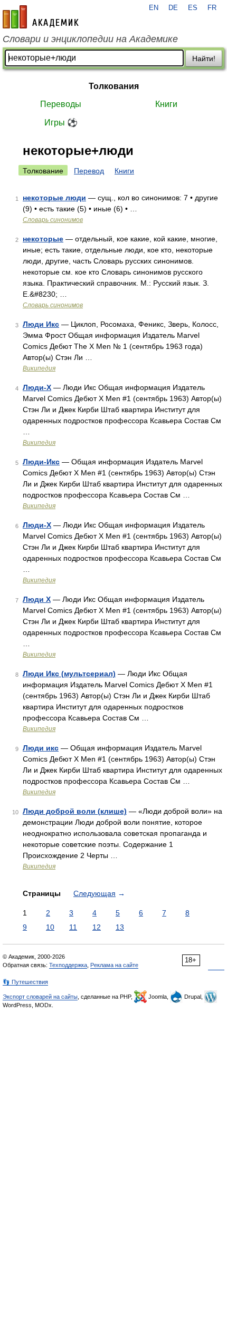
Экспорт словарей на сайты (40, 996)
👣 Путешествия (25, 982)
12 (96, 927)
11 (73, 927)
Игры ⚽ (61, 122)
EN (153, 8)
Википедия (39, 368)
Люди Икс (41, 324)
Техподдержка (68, 965)
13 (120, 927)
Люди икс (41, 748)
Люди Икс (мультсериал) (69, 673)
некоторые (43, 239)
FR (211, 8)
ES (192, 8)
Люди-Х (37, 525)
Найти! (203, 58)
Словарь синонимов (53, 219)
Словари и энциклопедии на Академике (90, 39)
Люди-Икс (41, 461)
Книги (166, 104)
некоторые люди (54, 197)
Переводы (60, 104)
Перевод (89, 171)
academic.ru (41, 16)
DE (173, 8)
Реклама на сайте (114, 965)
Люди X (37, 599)
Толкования (114, 86)
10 (50, 927)
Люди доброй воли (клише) (75, 811)
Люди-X (37, 387)
